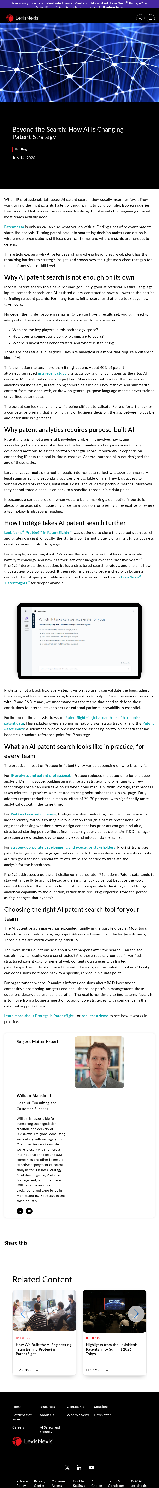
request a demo (95, 1016)
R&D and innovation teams (33, 814)
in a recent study (52, 374)
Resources (47, 1406)
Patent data (14, 227)
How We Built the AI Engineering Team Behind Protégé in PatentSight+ (43, 1349)
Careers (18, 1427)
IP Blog (21, 149)
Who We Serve (78, 1415)
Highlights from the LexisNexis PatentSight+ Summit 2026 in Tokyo (112, 1349)
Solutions (101, 1406)
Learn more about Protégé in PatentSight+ (40, 1016)
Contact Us (75, 1406)
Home (16, 1406)
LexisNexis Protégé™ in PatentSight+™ (38, 533)
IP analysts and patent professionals (41, 776)
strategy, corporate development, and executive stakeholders (63, 847)
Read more (24, 1370)
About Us (47, 1415)
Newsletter (102, 1415)
